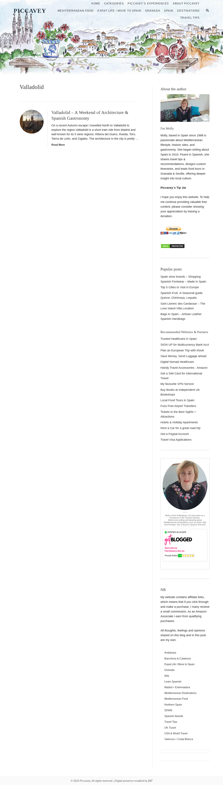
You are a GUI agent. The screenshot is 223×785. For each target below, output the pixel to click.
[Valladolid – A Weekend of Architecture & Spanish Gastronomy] (32, 122)
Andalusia (170, 652)
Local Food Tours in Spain (177, 400)
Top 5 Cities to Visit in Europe (179, 287)
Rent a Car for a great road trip (180, 428)
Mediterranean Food (176, 698)
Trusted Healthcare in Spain (178, 338)
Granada (169, 670)
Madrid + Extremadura (177, 687)
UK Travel (170, 727)
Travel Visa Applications (175, 439)
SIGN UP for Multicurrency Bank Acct (184, 344)
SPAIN (168, 710)
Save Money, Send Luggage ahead (183, 356)
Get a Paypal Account (174, 434)
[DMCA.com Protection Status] (172, 247)
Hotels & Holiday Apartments (179, 422)
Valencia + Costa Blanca (178, 739)
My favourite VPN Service (177, 384)
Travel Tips (170, 721)
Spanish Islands (173, 716)
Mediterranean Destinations (180, 693)
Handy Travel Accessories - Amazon (183, 367)
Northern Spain (173, 704)
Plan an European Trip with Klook (182, 350)
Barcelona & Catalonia (177, 658)
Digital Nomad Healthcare (177, 361)
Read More (58, 144)
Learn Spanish (172, 681)
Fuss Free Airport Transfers (178, 406)
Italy (166, 675)
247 (150, 780)
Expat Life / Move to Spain (179, 664)
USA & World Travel (176, 733)
